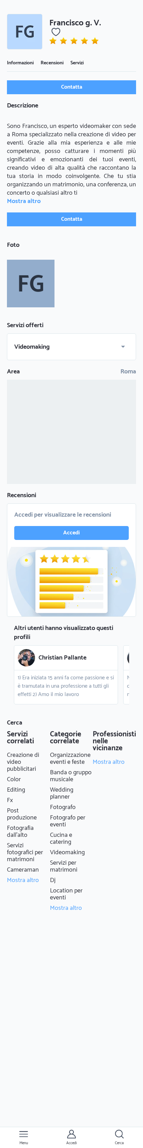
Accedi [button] (71, 532)
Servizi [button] (77, 63)
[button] (24, 31)
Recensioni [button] (52, 63)
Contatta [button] (71, 87)
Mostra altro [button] (24, 201)
